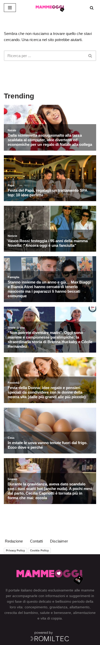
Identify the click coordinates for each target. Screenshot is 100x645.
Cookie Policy (39, 550)
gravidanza (58, 607)
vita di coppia (51, 618)
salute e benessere (55, 613)
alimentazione (84, 613)
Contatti (36, 541)
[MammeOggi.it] (50, 8)
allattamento (79, 607)
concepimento (36, 607)
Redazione (14, 541)
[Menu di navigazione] (10, 7)
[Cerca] (92, 8)
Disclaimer (59, 541)
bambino (31, 613)
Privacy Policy (15, 550)
